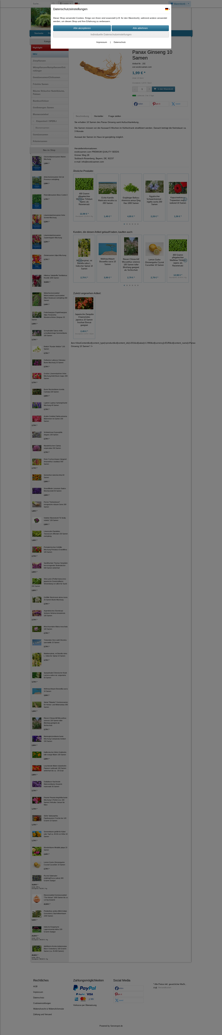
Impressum (101, 42)
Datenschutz (120, 42)
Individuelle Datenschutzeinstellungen (111, 34)
